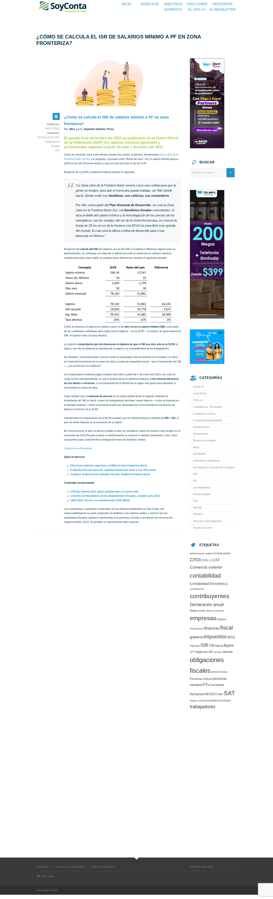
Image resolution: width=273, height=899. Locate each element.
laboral (219, 645)
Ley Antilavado (201, 487)
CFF (216, 560)
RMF (220, 694)
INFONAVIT (199, 453)
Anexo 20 (198, 386)
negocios (201, 652)
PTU (195, 501)
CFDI (195, 559)
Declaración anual (207, 604)
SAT (57, 150)
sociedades (211, 700)
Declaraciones (201, 427)
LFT (192, 652)
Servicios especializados (207, 521)
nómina (227, 652)
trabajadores (202, 706)
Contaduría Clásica (204, 413)
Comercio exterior (206, 567)
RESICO (198, 514)
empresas (203, 618)
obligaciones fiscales (52, 144)
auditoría (209, 553)
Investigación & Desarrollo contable (213, 467)
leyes (229, 645)
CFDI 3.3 (206, 560)
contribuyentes (209, 596)
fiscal (226, 628)
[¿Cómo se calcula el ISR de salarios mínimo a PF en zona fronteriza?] (108, 83)
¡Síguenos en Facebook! (78, 448)
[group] (122, 483)
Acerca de (42, 867)
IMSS (196, 447)
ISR (57, 137)
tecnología (225, 700)
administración (197, 553)
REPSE (197, 507)
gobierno (196, 637)
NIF (211, 652)
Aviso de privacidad (103, 867)
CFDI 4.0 (198, 400)
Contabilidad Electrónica (208, 584)
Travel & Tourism (202, 527)
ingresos (195, 645)
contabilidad (205, 575)
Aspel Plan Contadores (69, 867)
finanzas (212, 628)
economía (218, 610)
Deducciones (200, 433)
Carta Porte (199, 393)
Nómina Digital (201, 494)
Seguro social (197, 700)
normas (218, 652)
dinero (209, 610)
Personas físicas (201, 678)
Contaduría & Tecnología (207, 406)
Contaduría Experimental (207, 420)
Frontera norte (45, 137)
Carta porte (222, 553)
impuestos (215, 636)
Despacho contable (204, 440)
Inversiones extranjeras (206, 460)
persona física (219, 671)
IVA (195, 480)
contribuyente (197, 589)
